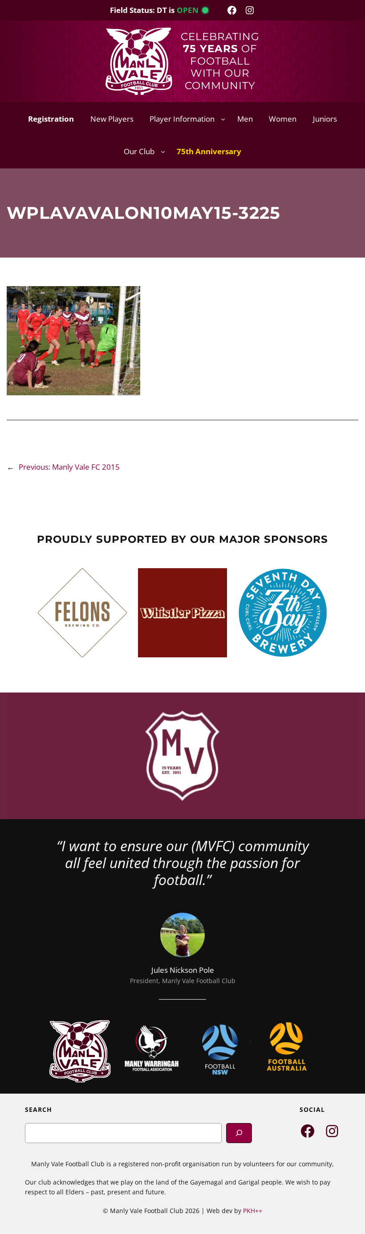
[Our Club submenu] (163, 151)
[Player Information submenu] (223, 119)
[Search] (239, 1133)
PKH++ (252, 1210)
